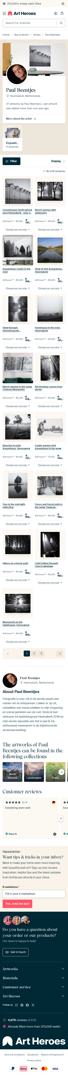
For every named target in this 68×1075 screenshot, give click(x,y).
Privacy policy (34, 1060)
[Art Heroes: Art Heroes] (63, 996)
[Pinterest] (22, 1005)
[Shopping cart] (62, 13)
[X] (33, 1005)
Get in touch (18, 952)
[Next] (59, 654)
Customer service (17, 987)
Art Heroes (11, 996)
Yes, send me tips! (17, 903)
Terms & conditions (14, 1054)
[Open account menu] (55, 13)
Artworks (10, 969)
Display (56, 161)
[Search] (61, 23)
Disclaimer (33, 1054)
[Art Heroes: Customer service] (63, 987)
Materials (10, 978)
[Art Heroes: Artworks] (63, 968)
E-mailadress (11, 886)
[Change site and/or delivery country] (63, 4)
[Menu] (4, 13)
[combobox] (29, 23)
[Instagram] (16, 1005)
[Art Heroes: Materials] (63, 978)
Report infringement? (52, 1054)
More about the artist (19, 118)
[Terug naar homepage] (22, 13)
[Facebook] (27, 1005)
